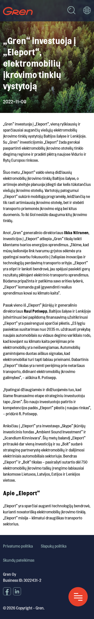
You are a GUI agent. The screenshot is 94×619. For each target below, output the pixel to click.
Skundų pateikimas (18, 560)
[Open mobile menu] (78, 596)
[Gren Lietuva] (18, 11)
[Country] (87, 11)
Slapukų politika (53, 546)
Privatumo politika (18, 546)
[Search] (71, 11)
